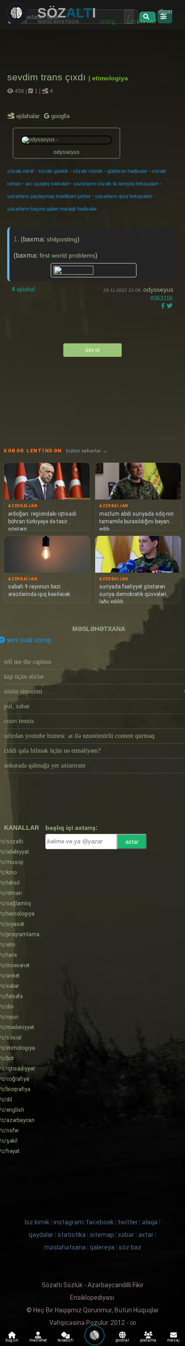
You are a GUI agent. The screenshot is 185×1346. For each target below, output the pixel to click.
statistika (71, 1234)
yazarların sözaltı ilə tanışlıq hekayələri (116, 183)
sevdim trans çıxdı (47, 77)
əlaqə (150, 1222)
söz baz (130, 1247)
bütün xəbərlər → (86, 451)
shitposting (62, 239)
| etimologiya (108, 78)
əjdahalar (28, 116)
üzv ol (92, 350)
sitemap (102, 1234)
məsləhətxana (98, 628)
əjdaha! (23, 289)
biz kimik (38, 1222)
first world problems (67, 255)
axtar (131, 841)
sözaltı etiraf (20, 171)
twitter (128, 1222)
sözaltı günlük (53, 171)
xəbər (126, 1234)
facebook (100, 1222)
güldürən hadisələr (127, 171)
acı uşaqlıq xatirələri (47, 183)
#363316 (161, 298)
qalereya (102, 1247)
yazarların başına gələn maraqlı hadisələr (52, 208)
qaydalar (41, 1234)
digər (166, 11)
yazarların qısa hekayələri (123, 196)
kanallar (21, 827)
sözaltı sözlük (88, 171)
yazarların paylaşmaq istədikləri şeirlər (49, 196)
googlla (59, 116)
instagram (68, 1222)
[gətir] (147, 17)
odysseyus (158, 289)
